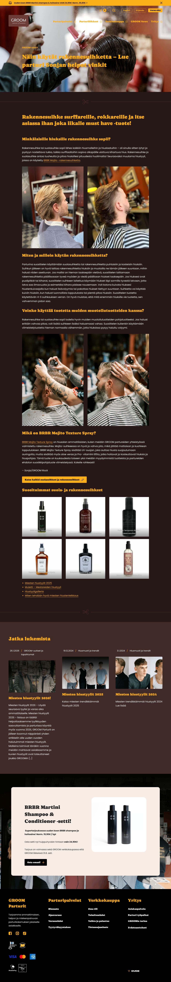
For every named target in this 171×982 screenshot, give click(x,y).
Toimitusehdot (96, 915)
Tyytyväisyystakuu (59, 927)
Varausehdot (55, 921)
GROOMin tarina (137, 921)
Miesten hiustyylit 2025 (38, 583)
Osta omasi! (33, 862)
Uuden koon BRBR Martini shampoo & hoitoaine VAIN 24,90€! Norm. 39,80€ (50, 2)
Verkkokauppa (104, 900)
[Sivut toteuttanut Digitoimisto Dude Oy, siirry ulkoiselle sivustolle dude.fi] (133, 971)
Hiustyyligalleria (34, 591)
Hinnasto (53, 909)
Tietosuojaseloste (98, 927)
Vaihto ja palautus (98, 921)
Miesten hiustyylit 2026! (30, 698)
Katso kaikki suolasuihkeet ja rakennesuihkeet (52, 479)
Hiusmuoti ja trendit (88, 650)
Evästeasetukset (137, 927)
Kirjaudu (140, 10)
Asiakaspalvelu (137, 909)
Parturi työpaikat (138, 915)
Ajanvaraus (55, 915)
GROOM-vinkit (30, 47)
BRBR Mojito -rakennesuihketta (62, 160)
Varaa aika (155, 10)
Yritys (134, 900)
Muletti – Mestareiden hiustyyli (43, 587)
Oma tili (93, 909)
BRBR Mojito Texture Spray (37, 442)
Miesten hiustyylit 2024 (136, 694)
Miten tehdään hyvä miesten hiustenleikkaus (51, 595)
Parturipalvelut (64, 900)
